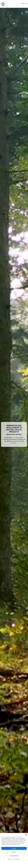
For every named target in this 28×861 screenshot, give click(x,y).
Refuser (14, 852)
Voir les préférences (14, 855)
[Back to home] (3, 3)
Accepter (14, 848)
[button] (26, 834)
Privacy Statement (16, 859)
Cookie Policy (9, 859)
